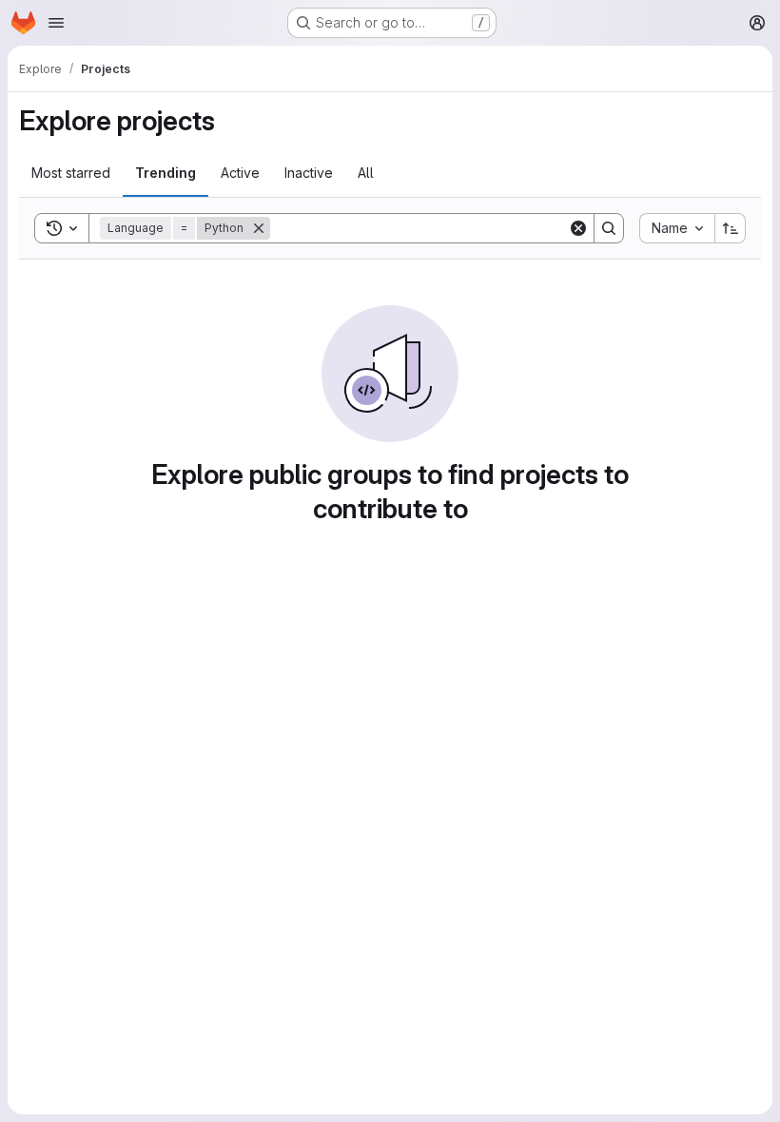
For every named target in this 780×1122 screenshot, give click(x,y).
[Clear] (578, 228)
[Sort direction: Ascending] (730, 228)
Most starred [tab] (70, 172)
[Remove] (258, 228)
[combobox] (676, 228)
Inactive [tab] (308, 172)
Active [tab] (240, 172)
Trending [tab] (165, 172)
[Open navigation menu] (56, 23)
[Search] (609, 228)
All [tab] (366, 172)
